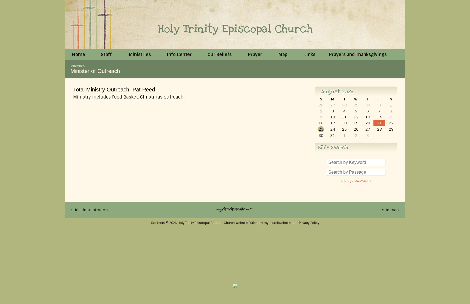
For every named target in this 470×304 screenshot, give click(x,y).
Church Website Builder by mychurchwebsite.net (260, 223)
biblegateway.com (356, 181)
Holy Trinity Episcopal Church (235, 29)
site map (390, 209)
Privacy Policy (309, 223)
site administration (89, 209)
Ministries (77, 66)
